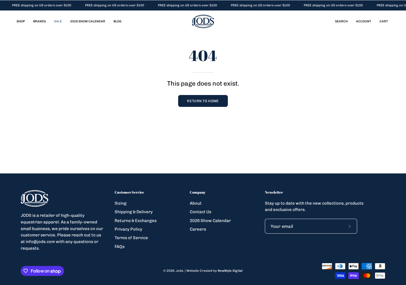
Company (197, 192)
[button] (341, 21)
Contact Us (200, 211)
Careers (198, 229)
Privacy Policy (128, 229)
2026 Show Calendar (210, 220)
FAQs (120, 246)
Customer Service (129, 192)
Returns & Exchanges (136, 220)
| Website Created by (213, 271)
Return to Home (203, 101)
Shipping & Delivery (134, 211)
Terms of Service (131, 237)
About (196, 203)
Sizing (120, 203)
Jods (179, 271)
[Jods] (203, 21)
